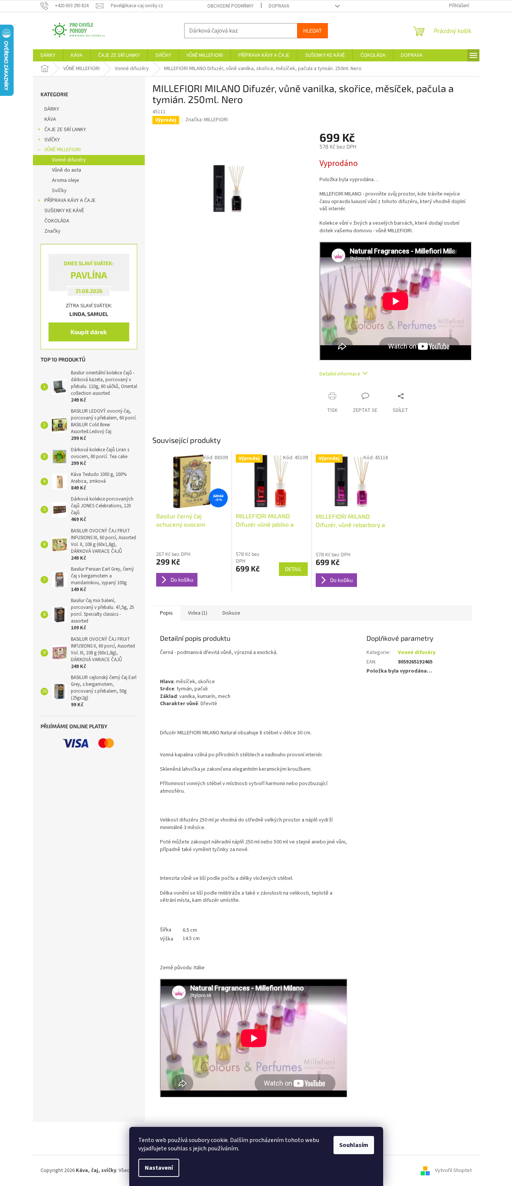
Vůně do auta (66, 170)
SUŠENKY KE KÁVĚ (64, 210)
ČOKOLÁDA (56, 221)
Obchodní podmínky (230, 6)
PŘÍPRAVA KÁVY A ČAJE (70, 200)
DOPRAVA (279, 6)
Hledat (312, 30)
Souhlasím (353, 1145)
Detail (293, 569)
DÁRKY (51, 109)
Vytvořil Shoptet (453, 1170)
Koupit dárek (88, 331)
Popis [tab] (166, 613)
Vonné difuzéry (69, 160)
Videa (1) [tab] (197, 613)
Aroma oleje (65, 180)
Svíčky (59, 190)
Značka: (206, 120)
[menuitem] (48, 55)
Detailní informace (339, 374)
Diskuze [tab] (231, 613)
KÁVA (50, 119)
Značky (52, 231)
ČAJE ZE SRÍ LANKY (65, 129)
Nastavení (159, 1168)
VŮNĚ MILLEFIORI (62, 149)
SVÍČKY (52, 140)
